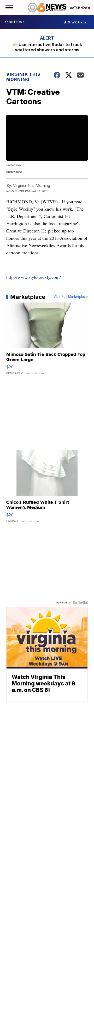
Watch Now (79, 7)
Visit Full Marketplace (71, 297)
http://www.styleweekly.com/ (33, 277)
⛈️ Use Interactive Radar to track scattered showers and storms (47, 47)
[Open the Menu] (9, 7)
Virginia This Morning (23, 77)
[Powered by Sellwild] (80, 602)
